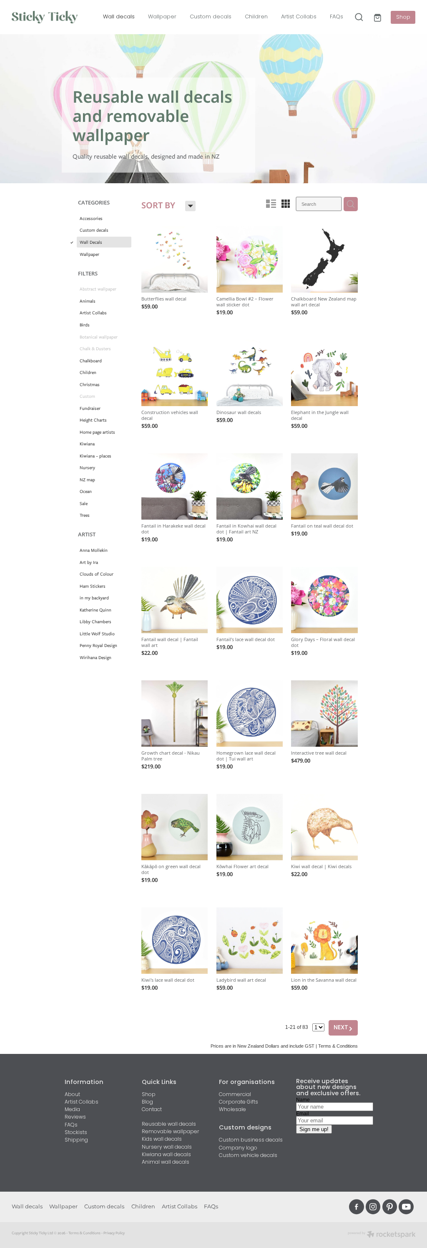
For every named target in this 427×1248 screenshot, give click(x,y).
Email (302, 1114)
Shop (403, 17)
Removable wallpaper (170, 1132)
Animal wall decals (165, 1162)
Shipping (76, 1140)
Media (72, 1110)
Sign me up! (314, 1129)
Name (303, 1100)
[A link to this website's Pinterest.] (389, 1206)
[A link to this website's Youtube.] (406, 1206)
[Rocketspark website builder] (382, 1235)
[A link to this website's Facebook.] (356, 1206)
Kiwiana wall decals (166, 1155)
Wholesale (232, 1110)
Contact (152, 1110)
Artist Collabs (298, 17)
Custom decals (210, 17)
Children (256, 17)
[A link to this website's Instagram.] (373, 1206)
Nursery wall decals (167, 1147)
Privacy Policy (114, 1232)
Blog (147, 1102)
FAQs (336, 17)
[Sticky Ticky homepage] (52, 17)
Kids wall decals (162, 1139)
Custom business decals (251, 1140)
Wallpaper (162, 17)
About (72, 1095)
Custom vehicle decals (248, 1156)
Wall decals (119, 17)
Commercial (235, 1095)
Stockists (76, 1133)
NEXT (343, 1028)
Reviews (75, 1117)
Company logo (238, 1148)
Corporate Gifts (238, 1102)
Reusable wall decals (169, 1124)
